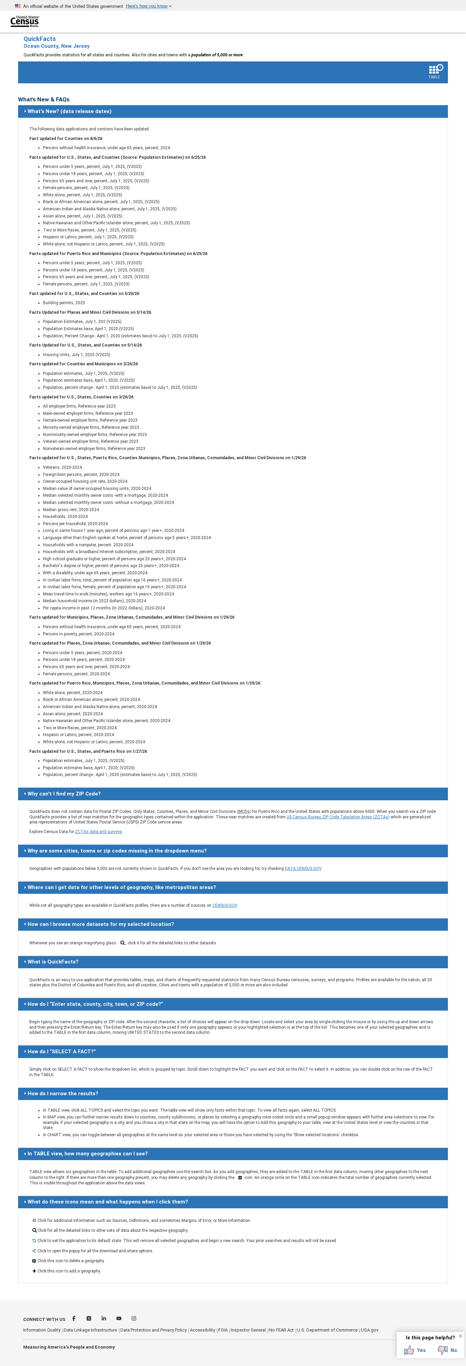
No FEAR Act (281, 1330)
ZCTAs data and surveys (98, 831)
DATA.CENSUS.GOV (303, 868)
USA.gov (369, 1330)
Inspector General (248, 1330)
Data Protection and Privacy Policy (153, 1330)
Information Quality (41, 1330)
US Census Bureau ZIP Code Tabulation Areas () (338, 817)
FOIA (223, 1330)
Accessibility (202, 1330)
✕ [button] (460, 1336)
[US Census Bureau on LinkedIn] (104, 1319)
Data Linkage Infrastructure (90, 1330)
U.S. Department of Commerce (327, 1330)
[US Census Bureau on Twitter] (89, 1319)
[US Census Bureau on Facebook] (74, 1319)
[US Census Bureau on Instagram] (134, 1319)
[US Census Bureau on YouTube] (119, 1319)
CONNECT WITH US (44, 1319)
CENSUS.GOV (225, 905)
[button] (415, 1350)
